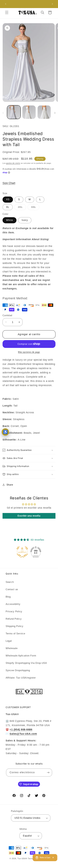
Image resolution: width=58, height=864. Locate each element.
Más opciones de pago (29, 352)
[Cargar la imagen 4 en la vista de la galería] (44, 112)
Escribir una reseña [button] (29, 516)
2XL (22, 208)
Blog (8, 596)
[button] (7, 12)
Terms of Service (15, 633)
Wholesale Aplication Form (21, 655)
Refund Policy (14, 618)
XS (7, 199)
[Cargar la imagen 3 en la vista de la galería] (29, 112)
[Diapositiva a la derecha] (55, 113)
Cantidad (7, 315)
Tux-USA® (22, 858)
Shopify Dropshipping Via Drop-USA (26, 663)
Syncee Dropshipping (18, 670)
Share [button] (9, 484)
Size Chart (9, 183)
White (9, 220)
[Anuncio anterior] (6, 4)
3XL (35, 208)
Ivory (25, 220)
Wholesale (11, 648)
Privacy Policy (14, 611)
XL (7, 207)
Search (10, 582)
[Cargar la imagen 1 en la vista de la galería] (14, 112)
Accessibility (13, 604)
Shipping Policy (14, 626)
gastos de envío (13, 163)
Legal (9, 641)
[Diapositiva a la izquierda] (3, 113)
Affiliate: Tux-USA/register (21, 677)
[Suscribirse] (48, 772)
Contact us (12, 589)
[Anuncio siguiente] (52, 4)
